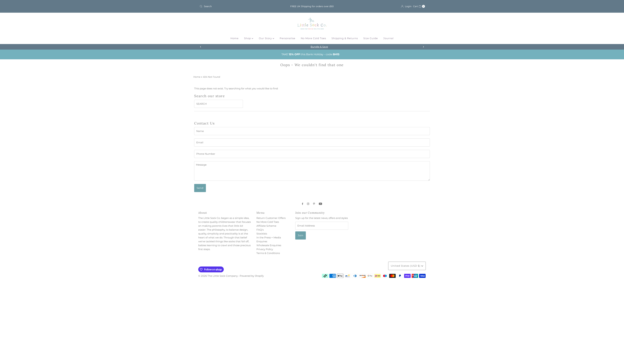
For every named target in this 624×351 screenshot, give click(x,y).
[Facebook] (302, 204)
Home (234, 38)
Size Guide (370, 38)
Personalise (287, 38)
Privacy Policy (264, 249)
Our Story (266, 38)
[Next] (423, 47)
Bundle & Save (312, 46)
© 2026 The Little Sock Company (218, 275)
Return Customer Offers (271, 218)
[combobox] (235, 6)
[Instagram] (308, 204)
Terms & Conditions (268, 253)
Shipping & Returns (345, 38)
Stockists (261, 233)
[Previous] (201, 47)
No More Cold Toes (313, 38)
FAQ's (260, 229)
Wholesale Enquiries (268, 245)
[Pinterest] (314, 204)
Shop (248, 38)
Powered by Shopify (252, 275)
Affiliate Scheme (266, 225)
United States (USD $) (406, 265)
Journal (388, 38)
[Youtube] (320, 204)
